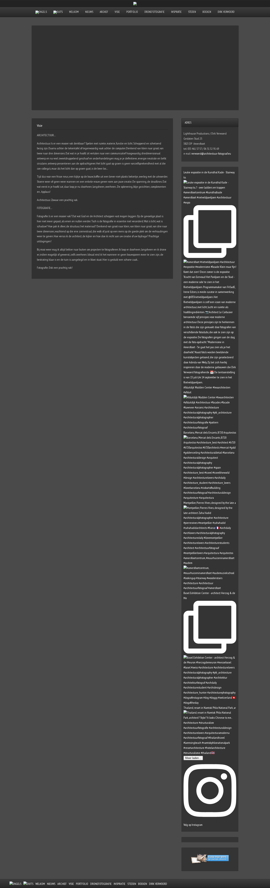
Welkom (74, 12)
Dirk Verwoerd (226, 12)
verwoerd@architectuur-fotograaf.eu (211, 153)
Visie (117, 12)
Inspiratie (176, 12)
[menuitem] (41, 12)
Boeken (206, 12)
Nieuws (89, 12)
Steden (192, 12)
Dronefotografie (154, 12)
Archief (104, 12)
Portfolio (132, 12)
